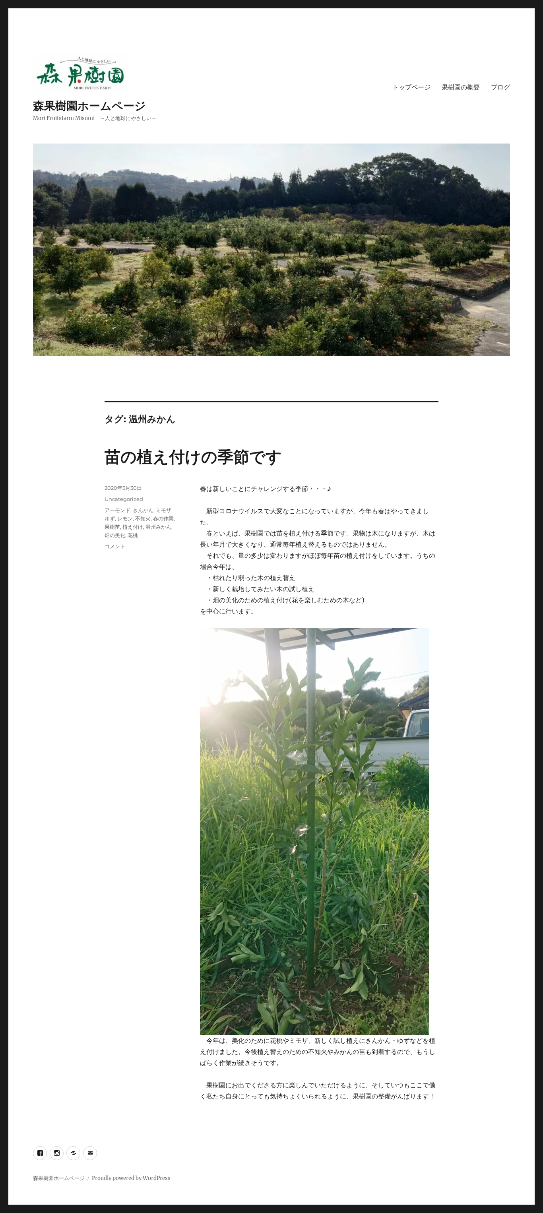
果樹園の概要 (461, 87)
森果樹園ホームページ (89, 106)
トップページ (411, 87)
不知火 (143, 518)
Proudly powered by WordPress (131, 1178)
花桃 (133, 535)
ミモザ (163, 510)
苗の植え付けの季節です (193, 456)
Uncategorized (124, 499)
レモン (125, 518)
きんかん (143, 510)
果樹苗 (112, 527)
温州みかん (158, 527)
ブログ (500, 87)
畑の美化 (115, 535)
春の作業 (163, 518)
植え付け (132, 527)
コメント (115, 546)
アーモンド (117, 510)
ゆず (110, 518)
